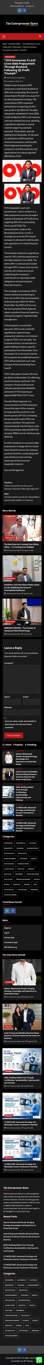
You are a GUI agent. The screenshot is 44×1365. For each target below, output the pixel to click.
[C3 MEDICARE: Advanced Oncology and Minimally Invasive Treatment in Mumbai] (8, 810)
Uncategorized (10, 895)
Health (34, 858)
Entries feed (9, 937)
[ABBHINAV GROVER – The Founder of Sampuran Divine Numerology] (22, 612)
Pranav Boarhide (23, 879)
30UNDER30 (8, 843)
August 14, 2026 (28, 550)
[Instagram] (19, 10)
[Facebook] (24, 10)
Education (22, 853)
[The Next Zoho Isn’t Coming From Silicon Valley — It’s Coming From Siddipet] (22, 528)
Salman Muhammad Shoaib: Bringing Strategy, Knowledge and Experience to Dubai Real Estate (26, 759)
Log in (6, 933)
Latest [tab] (7, 744)
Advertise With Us (17, 6)
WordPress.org (10, 947)
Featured (19, 769)
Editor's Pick (9, 853)
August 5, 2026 (28, 594)
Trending (34, 890)
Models (31, 869)
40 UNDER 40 (20, 751)
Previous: (21, 485)
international (23, 864)
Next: (22, 497)
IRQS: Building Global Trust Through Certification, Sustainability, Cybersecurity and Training (24, 793)
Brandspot (19, 784)
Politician (8, 879)
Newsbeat (19, 874)
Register (7, 928)
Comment (9, 663)
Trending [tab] (31, 744)
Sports (7, 884)
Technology (9, 890)
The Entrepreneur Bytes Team (15, 78)
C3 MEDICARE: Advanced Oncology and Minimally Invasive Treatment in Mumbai (26, 811)
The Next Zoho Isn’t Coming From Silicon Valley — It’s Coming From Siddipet (21, 545)
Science (37, 879)
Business (20, 848)
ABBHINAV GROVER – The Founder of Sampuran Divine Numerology (19, 629)
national (8, 874)
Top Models (22, 890)
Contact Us (30, 6)
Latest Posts (9, 869)
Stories (27, 884)
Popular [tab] (18, 744)
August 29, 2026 (28, 1086)
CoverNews (16, 1361)
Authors (32, 843)
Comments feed (10, 942)
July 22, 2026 (28, 634)
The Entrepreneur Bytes (13, 550)
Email (26, 697)
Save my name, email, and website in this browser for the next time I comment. (20, 724)
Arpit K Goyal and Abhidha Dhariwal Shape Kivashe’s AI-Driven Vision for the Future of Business (26, 775)
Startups (16, 884)
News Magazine (33, 874)
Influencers (9, 864)
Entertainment (10, 858)
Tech (35, 884)
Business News (10, 57)
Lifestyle (20, 869)
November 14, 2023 (12, 81)
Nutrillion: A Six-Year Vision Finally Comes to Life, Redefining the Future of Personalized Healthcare (21, 587)
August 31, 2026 (28, 997)
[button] (4, 36)
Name (7, 697)
